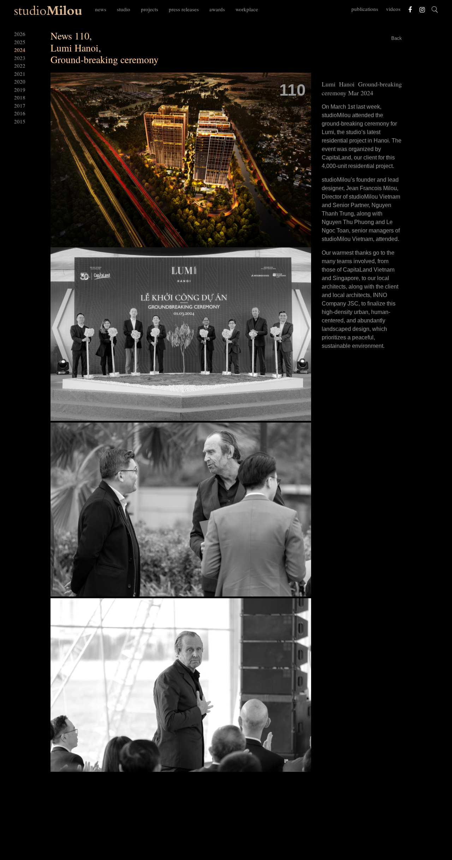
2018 (19, 97)
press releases (184, 9)
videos (393, 8)
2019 (19, 89)
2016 (19, 113)
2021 (19, 73)
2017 (19, 105)
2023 (19, 57)
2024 (19, 49)
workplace (247, 9)
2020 (19, 81)
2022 (19, 65)
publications (364, 8)
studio (123, 9)
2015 (19, 121)
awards (217, 9)
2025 (19, 42)
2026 (19, 33)
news (100, 9)
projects (149, 9)
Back (396, 38)
